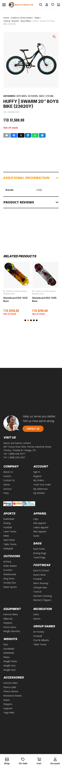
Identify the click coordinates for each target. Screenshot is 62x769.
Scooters (8, 569)
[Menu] (3, 5)
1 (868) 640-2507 (16, 457)
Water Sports (10, 586)
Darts (36, 614)
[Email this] (6, 135)
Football (7, 527)
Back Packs (39, 548)
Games (37, 618)
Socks (36, 535)
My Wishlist (39, 492)
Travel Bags (39, 557)
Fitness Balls (9, 687)
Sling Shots (9, 578)
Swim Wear (9, 539)
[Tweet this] (21, 135)
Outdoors (33, 95)
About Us (8, 471)
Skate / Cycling (46, 95)
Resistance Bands (12, 695)
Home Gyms (9, 627)
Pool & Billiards (41, 640)
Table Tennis (10, 544)
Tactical (37, 591)
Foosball (37, 635)
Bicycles (15, 21)
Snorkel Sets (9, 582)
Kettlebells (8, 652)
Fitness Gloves (10, 691)
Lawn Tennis (9, 531)
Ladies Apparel (40, 527)
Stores (6, 484)
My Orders (38, 480)
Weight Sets (9, 665)
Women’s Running (42, 595)
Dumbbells (8, 648)
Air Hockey (38, 631)
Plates (6, 657)
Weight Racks (10, 661)
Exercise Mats (10, 682)
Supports (8, 708)
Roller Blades (10, 565)
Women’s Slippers (42, 600)
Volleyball (8, 548)
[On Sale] (23, 760)
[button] (25, 320)
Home (6, 17)
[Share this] (13, 135)
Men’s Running (40, 583)
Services (7, 488)
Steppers (7, 622)
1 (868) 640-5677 (16, 453)
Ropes (6, 699)
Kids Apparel (39, 523)
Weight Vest (9, 669)
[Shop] (7, 760)
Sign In (36, 471)
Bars (5, 644)
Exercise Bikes (10, 614)
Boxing (6, 523)
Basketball (8, 518)
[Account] (55, 760)
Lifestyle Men (40, 587)
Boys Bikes (26, 21)
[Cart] (58, 5)
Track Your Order (42, 484)
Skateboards (9, 293)
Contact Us (9, 480)
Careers (7, 476)
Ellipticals (8, 618)
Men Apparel (39, 531)
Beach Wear (39, 574)
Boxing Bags (39, 553)
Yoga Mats (8, 712)
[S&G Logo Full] (21, 5)
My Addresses (40, 488)
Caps (35, 518)
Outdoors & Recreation (22, 17)
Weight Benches (11, 631)
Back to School (41, 570)
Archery (7, 561)
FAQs (6, 492)
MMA (6, 535)
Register (37, 476)
